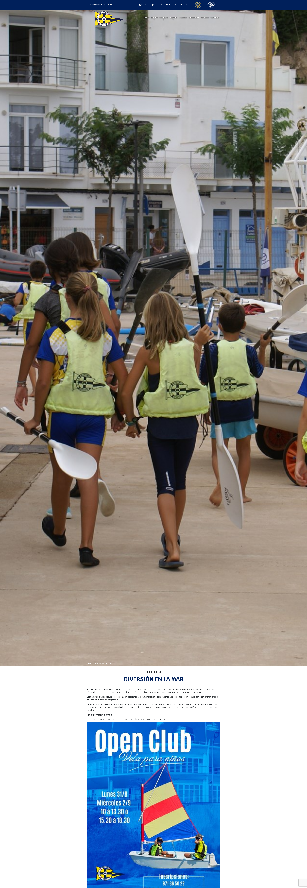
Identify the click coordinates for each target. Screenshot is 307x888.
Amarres (183, 18)
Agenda (158, 5)
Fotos (145, 5)
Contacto (214, 18)
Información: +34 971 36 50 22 (102, 5)
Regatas (173, 18)
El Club (154, 18)
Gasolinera (194, 18)
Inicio (146, 18)
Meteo (186, 5)
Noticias (205, 18)
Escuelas (163, 18)
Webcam (173, 5)
